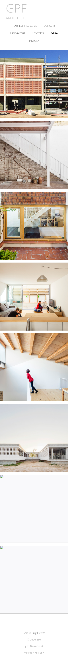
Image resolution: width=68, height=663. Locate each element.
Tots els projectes (25, 25)
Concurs (49, 25)
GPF (16, 8)
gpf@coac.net (34, 646)
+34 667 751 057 (34, 652)
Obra (54, 33)
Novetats (38, 33)
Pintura (34, 40)
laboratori (17, 33)
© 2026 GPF (34, 639)
